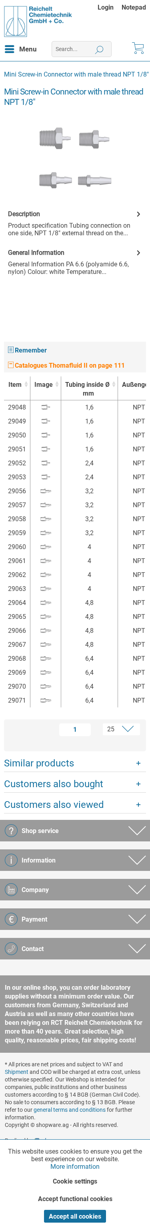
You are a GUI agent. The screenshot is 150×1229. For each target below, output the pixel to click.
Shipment (16, 1072)
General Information (36, 252)
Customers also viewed (54, 804)
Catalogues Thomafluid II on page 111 (69, 365)
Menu (28, 49)
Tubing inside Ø (87, 389)
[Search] (99, 49)
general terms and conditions (70, 1110)
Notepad (134, 7)
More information (75, 1166)
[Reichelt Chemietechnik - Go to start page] (38, 21)
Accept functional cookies (75, 1199)
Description (24, 214)
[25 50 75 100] (117, 729)
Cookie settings (75, 1181)
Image (43, 384)
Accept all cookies (75, 1216)
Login (106, 7)
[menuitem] (110, 7)
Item (15, 384)
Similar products (39, 763)
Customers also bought (53, 784)
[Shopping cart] (137, 49)
